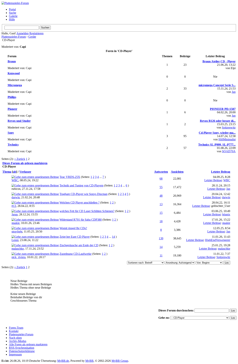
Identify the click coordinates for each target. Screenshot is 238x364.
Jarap (15, 214)
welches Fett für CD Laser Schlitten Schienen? (87, 211)
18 (161, 221)
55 (161, 187)
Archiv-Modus (17, 341)
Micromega (15, 85)
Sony (11, 132)
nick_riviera (18, 257)
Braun (12, 61)
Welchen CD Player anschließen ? (79, 202)
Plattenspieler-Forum (13, 36)
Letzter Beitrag (220, 171)
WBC (15, 180)
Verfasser (25, 171)
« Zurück (19, 158)
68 (161, 178)
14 (113, 236)
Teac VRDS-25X (70, 176)
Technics (13, 144)
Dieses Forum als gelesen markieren (24, 163)
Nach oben (15, 337)
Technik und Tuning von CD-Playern (81, 185)
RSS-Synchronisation (21, 347)
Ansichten (177, 171)
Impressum (15, 354)
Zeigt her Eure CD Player (75, 236)
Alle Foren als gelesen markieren (28, 344)
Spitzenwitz (229, 127)
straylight (17, 231)
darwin (16, 197)
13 (161, 204)
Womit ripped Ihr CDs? (73, 228)
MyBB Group (120, 360)
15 (161, 212)
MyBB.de (63, 360)
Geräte (32, 36)
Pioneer (12, 108)
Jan (234, 91)
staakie (16, 223)
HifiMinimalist (227, 139)
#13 (14, 205)
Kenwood (14, 73)
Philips (12, 97)
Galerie (13, 16)
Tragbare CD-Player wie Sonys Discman (83, 194)
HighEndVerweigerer (217, 240)
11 (161, 255)
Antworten (161, 171)
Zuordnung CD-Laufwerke (75, 253)
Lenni (15, 240)
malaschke (18, 248)
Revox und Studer (19, 120)
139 (161, 238)
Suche (12, 12)
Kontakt (13, 331)
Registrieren (36, 33)
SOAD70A (229, 151)
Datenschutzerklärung (22, 351)
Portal (12, 9)
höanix (226, 214)
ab (14, 171)
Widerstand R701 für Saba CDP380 (81, 219)
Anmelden (22, 33)
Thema (6, 171)
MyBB (89, 360)
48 (161, 195)
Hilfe (12, 19)
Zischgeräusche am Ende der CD (79, 245)
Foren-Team (16, 327)
